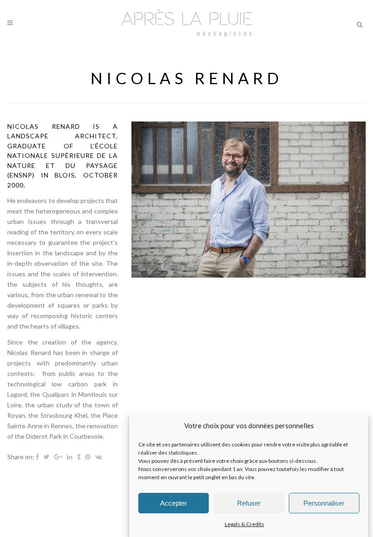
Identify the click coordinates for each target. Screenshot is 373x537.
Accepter (173, 503)
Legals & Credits (244, 524)
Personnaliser (323, 503)
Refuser (249, 503)
